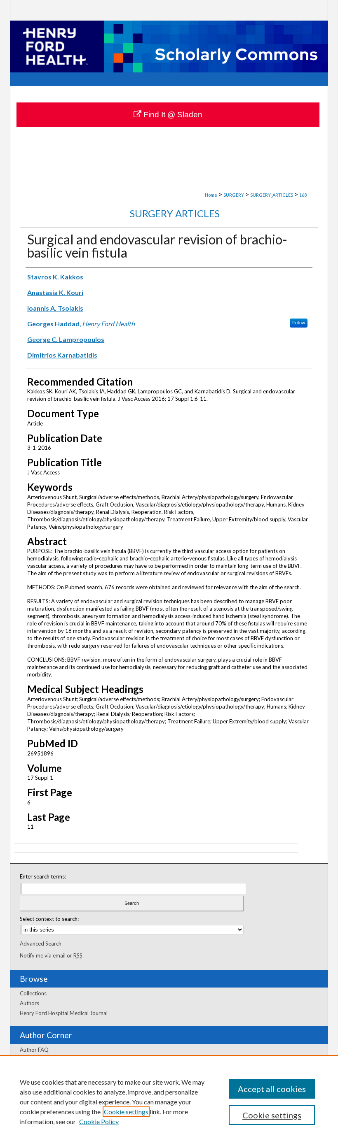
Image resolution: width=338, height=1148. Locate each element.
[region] (169, 1101)
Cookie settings (126, 1111)
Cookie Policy (99, 1121)
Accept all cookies (272, 1089)
